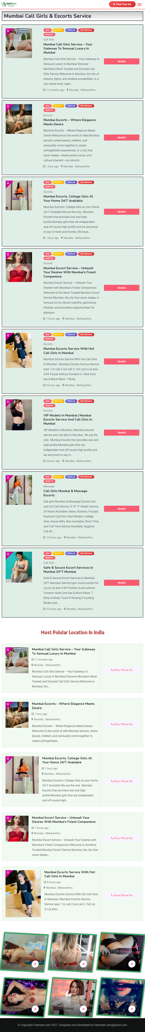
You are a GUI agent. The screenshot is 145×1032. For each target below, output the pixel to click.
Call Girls (49, 39)
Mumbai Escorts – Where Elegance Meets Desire (70, 122)
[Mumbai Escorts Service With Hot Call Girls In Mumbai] (19, 350)
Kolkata (110, 963)
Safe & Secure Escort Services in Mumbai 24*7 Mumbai (68, 570)
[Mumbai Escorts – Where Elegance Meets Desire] (19, 119)
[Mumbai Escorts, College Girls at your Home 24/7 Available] (19, 195)
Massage (49, 486)
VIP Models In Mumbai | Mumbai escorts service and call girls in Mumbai (68, 419)
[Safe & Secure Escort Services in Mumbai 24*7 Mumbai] (19, 567)
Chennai (110, 1008)
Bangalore (15, 1008)
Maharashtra (88, 90)
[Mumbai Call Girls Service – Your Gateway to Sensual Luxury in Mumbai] (19, 43)
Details (122, 61)
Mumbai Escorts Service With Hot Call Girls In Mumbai (69, 351)
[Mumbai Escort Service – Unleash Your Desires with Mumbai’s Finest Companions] (19, 267)
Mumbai (74, 90)
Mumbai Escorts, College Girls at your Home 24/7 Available (68, 198)
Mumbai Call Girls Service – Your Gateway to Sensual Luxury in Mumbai (68, 48)
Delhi (59, 963)
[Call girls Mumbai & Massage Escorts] (19, 490)
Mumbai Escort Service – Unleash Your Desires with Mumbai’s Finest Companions (70, 272)
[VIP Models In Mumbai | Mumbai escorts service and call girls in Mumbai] (19, 414)
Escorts (48, 115)
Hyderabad (64, 1008)
